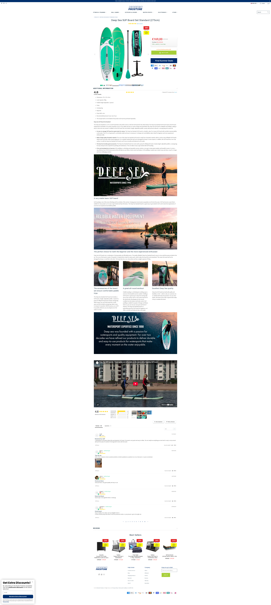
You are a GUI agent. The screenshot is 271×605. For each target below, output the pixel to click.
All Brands (147, 573)
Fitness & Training (99, 12)
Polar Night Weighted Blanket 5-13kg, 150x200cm (135, 557)
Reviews (146, 578)
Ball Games (115, 12)
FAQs (129, 573)
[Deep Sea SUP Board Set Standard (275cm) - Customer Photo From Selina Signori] (144, 417)
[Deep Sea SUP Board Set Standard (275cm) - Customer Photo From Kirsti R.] (134, 417)
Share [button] (98, 445)
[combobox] (263, 12)
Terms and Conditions (123, 587)
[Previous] (95, 54)
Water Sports (148, 12)
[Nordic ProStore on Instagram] (3, 3)
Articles (146, 575)
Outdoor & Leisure (131, 12)
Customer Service (131, 570)
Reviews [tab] (97, 425)
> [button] (147, 521)
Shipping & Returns (131, 575)
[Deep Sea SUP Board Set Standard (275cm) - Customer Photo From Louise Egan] (149, 412)
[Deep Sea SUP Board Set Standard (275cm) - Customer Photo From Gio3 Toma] (139, 412)
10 (144, 521)
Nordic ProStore (100, 587)
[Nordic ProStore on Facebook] (1, 3)
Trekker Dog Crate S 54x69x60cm (118, 557)
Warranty (146, 580)
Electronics (162, 12)
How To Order (131, 580)
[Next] (148, 54)
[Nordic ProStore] (135, 8)
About (146, 570)
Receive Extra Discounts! (18, 597)
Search (129, 583)
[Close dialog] (32, 582)
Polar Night (135, 555)
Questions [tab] (107, 425)
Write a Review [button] (171, 421)
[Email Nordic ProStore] (6, 3)
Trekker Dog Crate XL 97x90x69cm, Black (152, 557)
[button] (254, 3)
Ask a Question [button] (159, 421)
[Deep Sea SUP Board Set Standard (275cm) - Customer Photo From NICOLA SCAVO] (144, 412)
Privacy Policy (115, 587)
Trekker (118, 555)
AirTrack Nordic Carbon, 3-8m (169, 556)
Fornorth (101, 555)
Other (174, 12)
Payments (130, 578)
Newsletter (147, 583)
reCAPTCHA (130, 587)
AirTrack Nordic (169, 555)
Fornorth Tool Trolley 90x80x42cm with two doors (101, 557)
